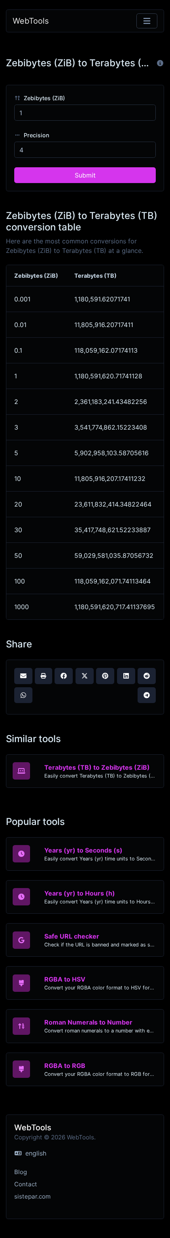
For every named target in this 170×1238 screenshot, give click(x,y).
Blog (20, 1172)
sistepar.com (32, 1196)
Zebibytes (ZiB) (43, 98)
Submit (85, 175)
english (34, 1153)
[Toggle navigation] (146, 21)
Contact (25, 1184)
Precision (35, 135)
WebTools (31, 21)
